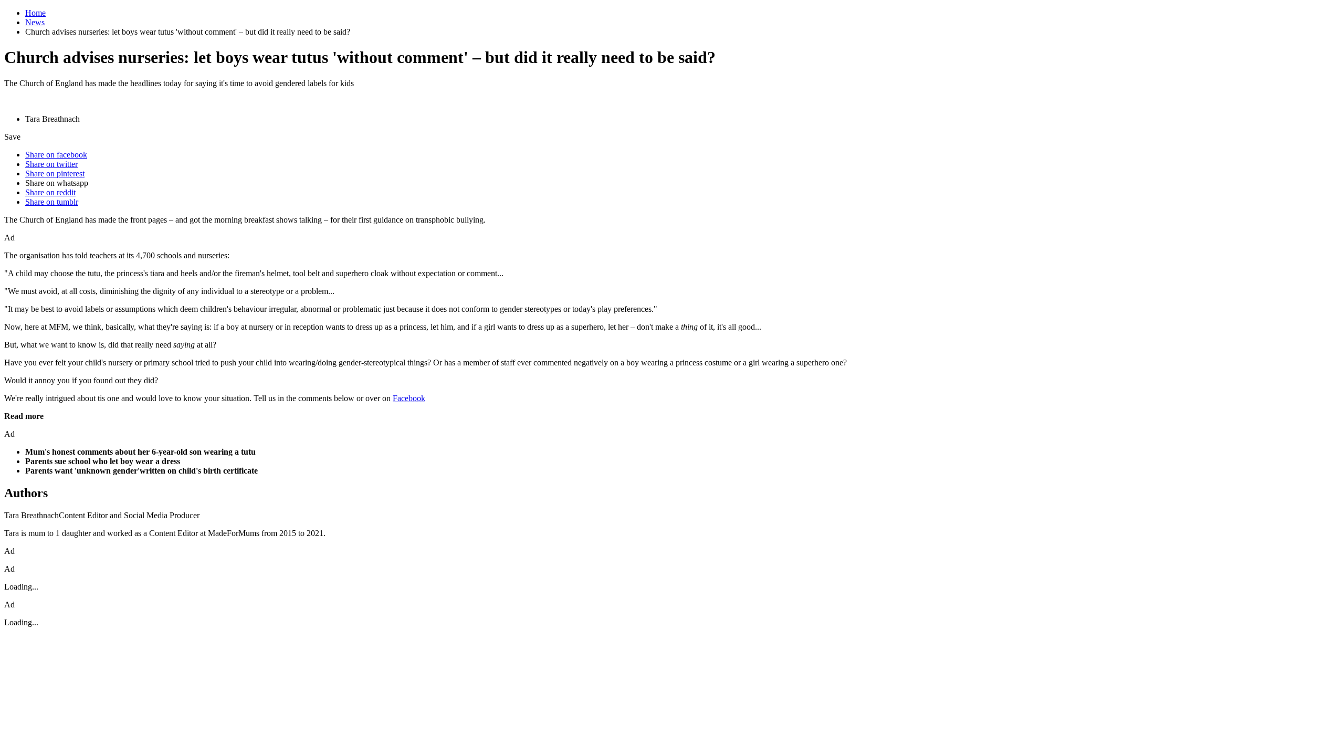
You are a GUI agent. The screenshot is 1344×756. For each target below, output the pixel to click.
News (35, 22)
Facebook (409, 398)
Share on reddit (50, 192)
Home (35, 12)
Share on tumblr (51, 201)
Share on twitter (51, 164)
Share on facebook (56, 154)
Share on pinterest (55, 173)
